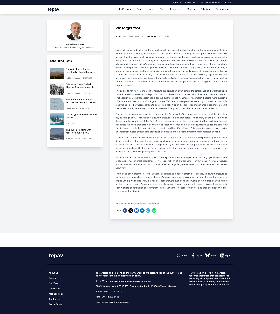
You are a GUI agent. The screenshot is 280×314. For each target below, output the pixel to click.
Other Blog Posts (61, 60)
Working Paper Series (210, 2)
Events (139, 9)
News (151, 9)
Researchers (191, 2)
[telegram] (148, 210)
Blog (162, 9)
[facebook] (125, 210)
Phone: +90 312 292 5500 (109, 291)
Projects (177, 2)
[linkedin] (142, 210)
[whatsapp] (154, 210)
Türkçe (228, 2)
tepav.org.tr (124, 302)
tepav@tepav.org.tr (106, 302)
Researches (175, 9)
